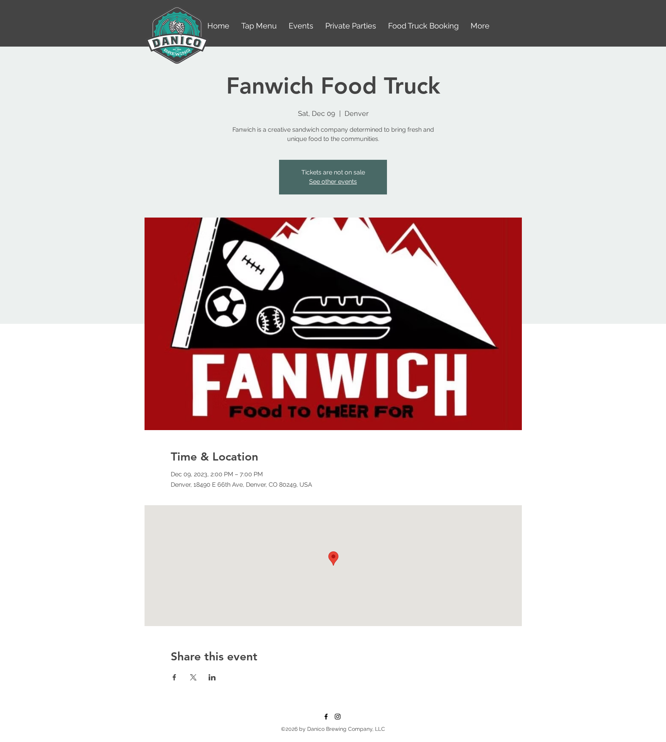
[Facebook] (326, 716)
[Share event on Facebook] (174, 677)
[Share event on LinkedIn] (212, 677)
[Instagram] (337, 716)
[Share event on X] (193, 677)
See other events (333, 181)
